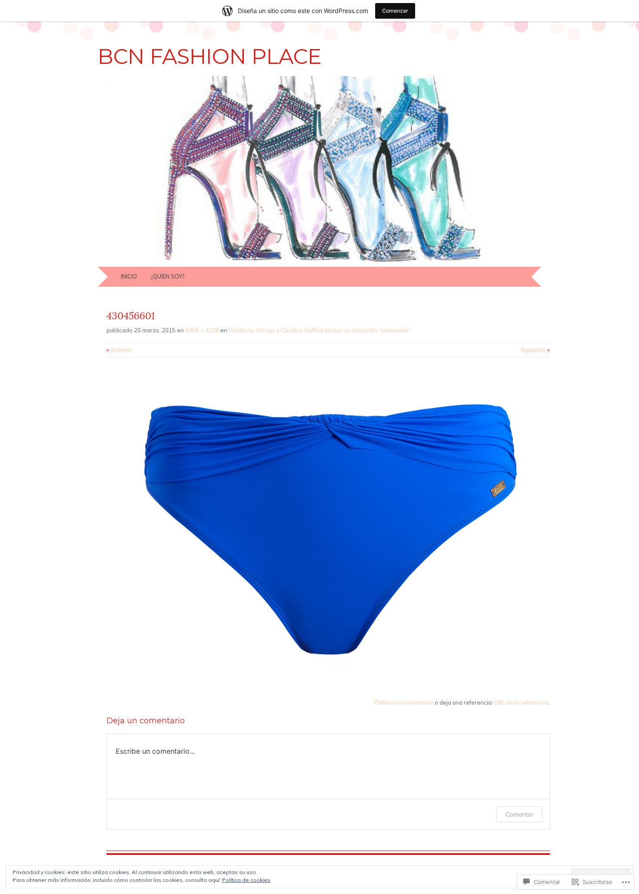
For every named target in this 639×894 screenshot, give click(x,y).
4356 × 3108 (202, 330)
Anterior (119, 349)
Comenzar (395, 10)
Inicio (129, 276)
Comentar (519, 814)
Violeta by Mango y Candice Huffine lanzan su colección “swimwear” (320, 330)
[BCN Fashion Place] (319, 261)
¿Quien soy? (167, 276)
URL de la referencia (521, 702)
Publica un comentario (403, 702)
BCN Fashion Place (210, 56)
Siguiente (535, 349)
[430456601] (328, 682)
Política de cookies (246, 880)
